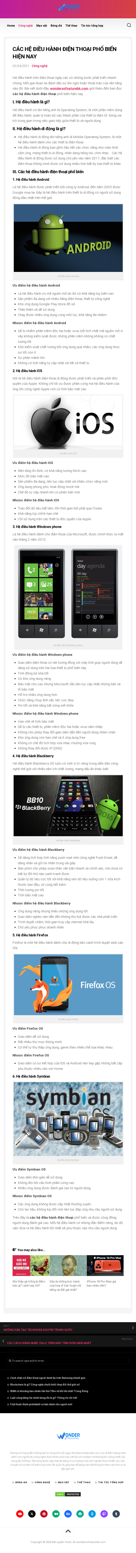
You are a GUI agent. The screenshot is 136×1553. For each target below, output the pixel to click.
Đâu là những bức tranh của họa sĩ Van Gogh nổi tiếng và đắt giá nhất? (65, 1286)
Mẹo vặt (41, 25)
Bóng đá (56, 25)
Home (11, 25)
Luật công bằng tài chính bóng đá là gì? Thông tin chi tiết (43, 1397)
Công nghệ (25, 25)
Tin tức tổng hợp (92, 25)
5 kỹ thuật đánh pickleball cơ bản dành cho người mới (41, 1404)
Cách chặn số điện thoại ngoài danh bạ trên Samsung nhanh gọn (47, 1377)
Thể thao (71, 25)
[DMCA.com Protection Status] (68, 1496)
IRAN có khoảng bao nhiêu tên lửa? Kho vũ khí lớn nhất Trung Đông (49, 1391)
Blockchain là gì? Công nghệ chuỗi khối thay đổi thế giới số (45, 1384)
